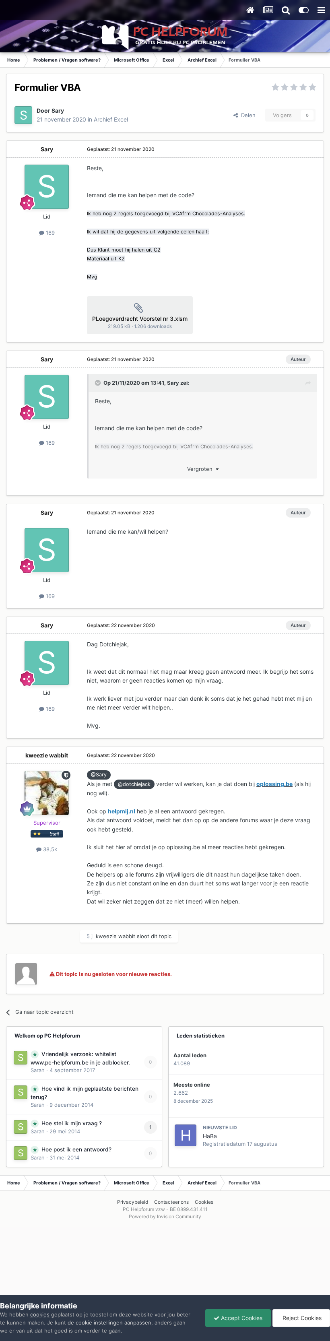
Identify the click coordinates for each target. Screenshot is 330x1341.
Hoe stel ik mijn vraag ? (71, 1123)
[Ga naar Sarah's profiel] (20, 1058)
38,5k (49, 849)
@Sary (99, 775)
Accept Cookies (240, 1317)
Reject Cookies (301, 1317)
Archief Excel (111, 119)
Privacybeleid (132, 1202)
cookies (40, 1314)
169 (49, 232)
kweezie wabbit (46, 755)
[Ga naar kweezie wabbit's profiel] (47, 793)
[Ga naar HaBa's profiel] (185, 1135)
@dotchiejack (134, 784)
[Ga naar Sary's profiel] (23, 115)
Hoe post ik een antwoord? (76, 1149)
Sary (58, 110)
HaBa (210, 1136)
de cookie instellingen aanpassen (109, 1322)
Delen (247, 115)
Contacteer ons (171, 1202)
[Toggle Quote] (98, 383)
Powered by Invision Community (165, 1216)
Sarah (38, 1070)
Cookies (204, 1202)
